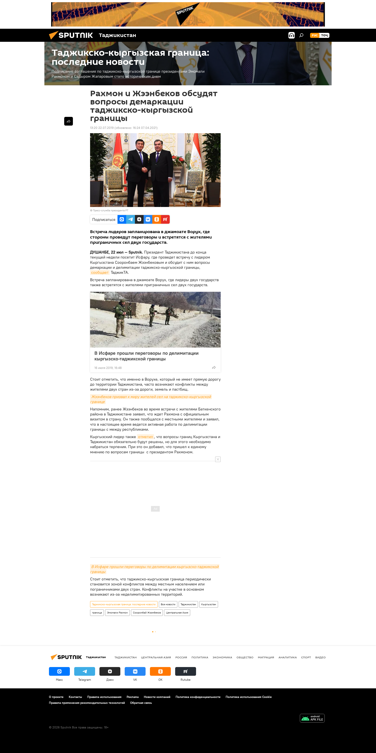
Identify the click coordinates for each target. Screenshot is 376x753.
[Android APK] (312, 719)
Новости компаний (157, 697)
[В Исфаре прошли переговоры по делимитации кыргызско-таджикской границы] (155, 320)
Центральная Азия (177, 612)
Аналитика (288, 657)
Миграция (266, 657)
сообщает (100, 272)
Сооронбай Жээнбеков (147, 612)
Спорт (306, 657)
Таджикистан (188, 604)
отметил (145, 436)
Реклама (133, 697)
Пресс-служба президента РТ (110, 210)
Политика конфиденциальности (198, 697)
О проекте (56, 697)
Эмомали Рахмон (117, 612)
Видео (320, 657)
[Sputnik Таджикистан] (73, 41)
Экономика (222, 657)
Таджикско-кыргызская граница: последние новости (124, 604)
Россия (181, 657)
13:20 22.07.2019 (102, 128)
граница (97, 612)
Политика (199, 657)
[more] (214, 367)
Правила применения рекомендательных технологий (87, 703)
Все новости (168, 604)
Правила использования (104, 697)
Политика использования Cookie (249, 697)
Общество (245, 657)
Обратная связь (141, 703)
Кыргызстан (208, 604)
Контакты (75, 697)
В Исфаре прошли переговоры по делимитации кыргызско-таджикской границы (146, 355)
